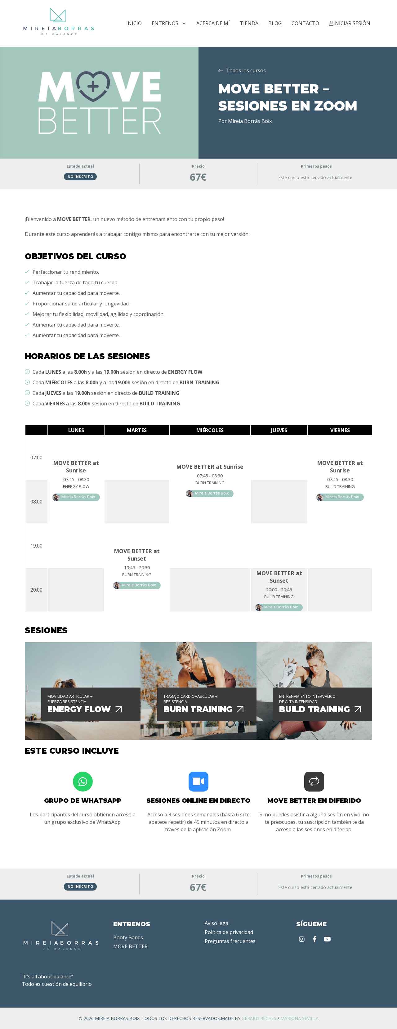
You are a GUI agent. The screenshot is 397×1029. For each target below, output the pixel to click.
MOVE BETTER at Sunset (137, 554)
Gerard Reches (259, 1018)
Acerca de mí (213, 23)
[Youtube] (327, 939)
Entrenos (165, 23)
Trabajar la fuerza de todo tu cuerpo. (75, 282)
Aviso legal (217, 923)
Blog (275, 23)
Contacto (305, 23)
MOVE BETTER (130, 946)
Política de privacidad (229, 932)
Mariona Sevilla (299, 1018)
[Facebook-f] (314, 939)
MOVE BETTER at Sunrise (76, 466)
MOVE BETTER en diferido (314, 800)
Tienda (249, 23)
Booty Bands (128, 937)
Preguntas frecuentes (230, 941)
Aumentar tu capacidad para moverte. (76, 293)
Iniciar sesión (351, 23)
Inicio (134, 23)
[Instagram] (301, 939)
